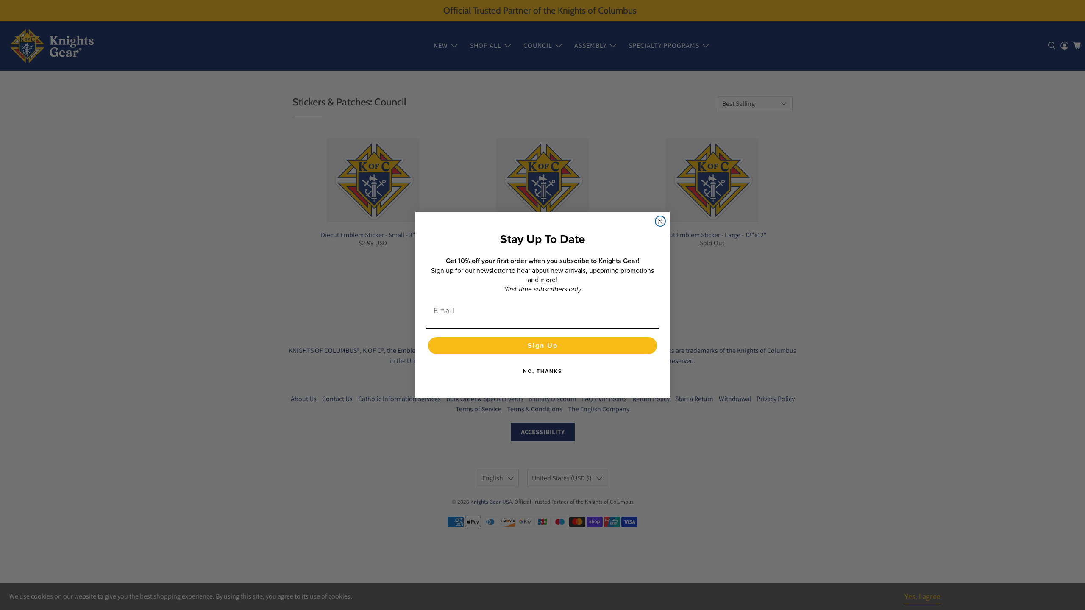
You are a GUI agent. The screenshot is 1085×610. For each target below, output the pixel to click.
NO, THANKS (542, 370)
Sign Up (543, 345)
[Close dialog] (660, 221)
